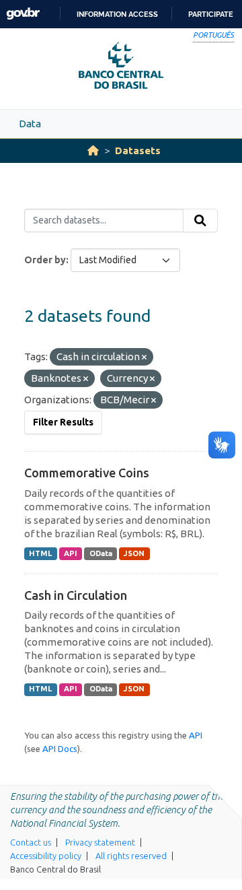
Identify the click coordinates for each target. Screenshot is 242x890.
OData (100, 553)
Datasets (138, 150)
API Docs (59, 748)
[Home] (93, 150)
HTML (40, 553)
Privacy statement (100, 842)
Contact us (30, 842)
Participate (210, 14)
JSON (134, 553)
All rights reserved (131, 855)
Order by (45, 259)
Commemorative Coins (86, 472)
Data (30, 123)
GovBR (23, 13)
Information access (117, 14)
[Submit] (200, 221)
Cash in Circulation (75, 595)
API (70, 553)
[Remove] (144, 357)
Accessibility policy (45, 855)
